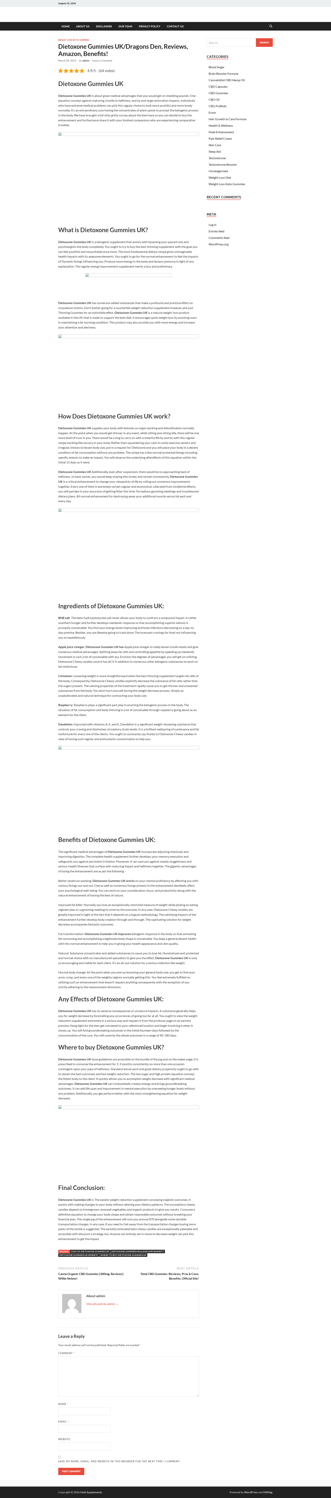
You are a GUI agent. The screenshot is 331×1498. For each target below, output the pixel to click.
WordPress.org (219, 244)
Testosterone (217, 158)
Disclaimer (104, 26)
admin (85, 60)
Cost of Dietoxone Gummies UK (90, 1251)
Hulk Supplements (91, 1492)
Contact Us (175, 26)
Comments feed (219, 237)
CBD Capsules (218, 86)
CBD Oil (214, 99)
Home (65, 26)
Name (63, 1404)
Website (64, 1439)
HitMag (267, 1492)
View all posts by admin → (102, 1304)
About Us (82, 26)
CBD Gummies (218, 93)
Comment (66, 1353)
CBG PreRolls (218, 106)
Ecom (212, 112)
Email (63, 1421)
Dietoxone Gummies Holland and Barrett (137, 1251)
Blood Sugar (216, 67)
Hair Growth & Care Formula (227, 119)
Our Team (125, 26)
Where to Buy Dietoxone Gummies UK (123, 1255)
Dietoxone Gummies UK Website (78, 1255)
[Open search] (271, 26)
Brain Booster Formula (223, 73)
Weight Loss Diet (220, 177)
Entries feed (216, 231)
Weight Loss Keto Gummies (73, 40)
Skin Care (215, 145)
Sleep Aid (215, 151)
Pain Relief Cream (220, 138)
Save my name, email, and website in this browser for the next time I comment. (119, 1461)
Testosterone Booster (223, 164)
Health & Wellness (221, 125)
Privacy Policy (149, 26)
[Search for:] (240, 42)
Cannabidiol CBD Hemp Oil (227, 80)
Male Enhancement (221, 132)
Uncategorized (218, 171)
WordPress (251, 1492)
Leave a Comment (102, 60)
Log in (212, 224)
